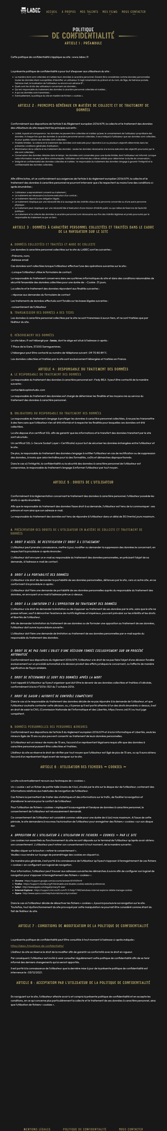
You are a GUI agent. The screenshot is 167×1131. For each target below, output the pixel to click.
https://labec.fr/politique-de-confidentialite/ (37, 945)
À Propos (69, 12)
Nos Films (110, 12)
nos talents (89, 12)
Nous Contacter (134, 12)
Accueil (52, 12)
